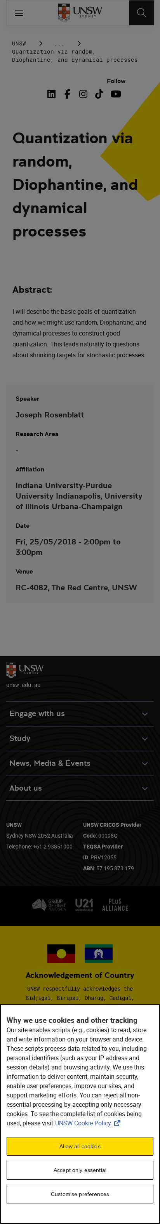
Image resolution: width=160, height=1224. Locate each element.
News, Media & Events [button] (49, 763)
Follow (116, 81)
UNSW (19, 43)
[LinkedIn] (53, 94)
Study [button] (19, 738)
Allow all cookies (79, 1146)
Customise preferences (80, 1194)
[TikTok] (99, 94)
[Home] (80, 12)
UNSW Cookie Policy (89, 1123)
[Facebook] (67, 94)
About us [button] (25, 788)
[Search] (141, 12)
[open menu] (19, 12)
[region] (80, 1114)
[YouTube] (115, 94)
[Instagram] (83, 94)
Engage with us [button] (37, 713)
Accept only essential (80, 1170)
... (59, 43)
